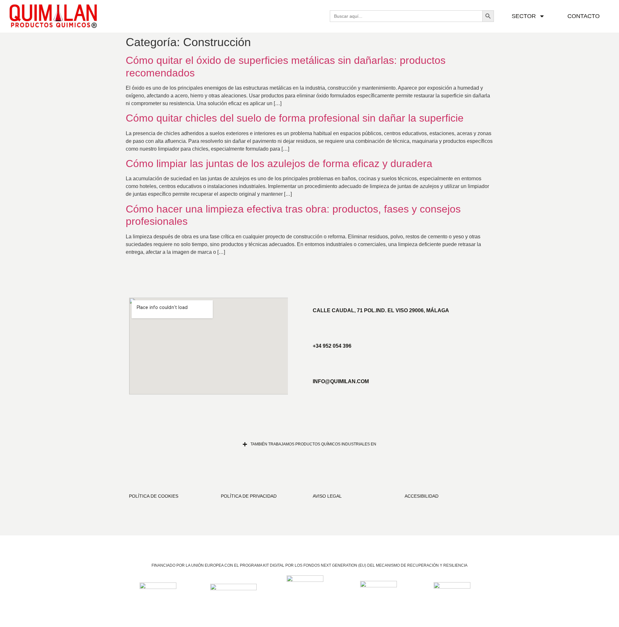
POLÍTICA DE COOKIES (153, 496)
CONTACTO (583, 16)
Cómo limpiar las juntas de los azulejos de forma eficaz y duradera (279, 163)
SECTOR (524, 16)
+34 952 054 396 (332, 346)
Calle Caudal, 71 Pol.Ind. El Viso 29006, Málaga (381, 310)
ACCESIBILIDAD (421, 496)
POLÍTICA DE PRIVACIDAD (249, 496)
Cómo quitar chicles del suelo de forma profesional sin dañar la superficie (295, 118)
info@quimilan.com (341, 381)
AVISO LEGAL (327, 496)
